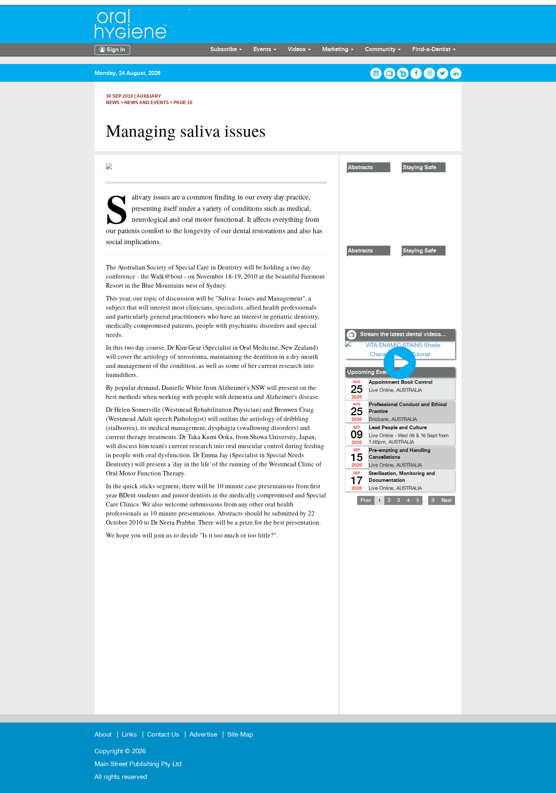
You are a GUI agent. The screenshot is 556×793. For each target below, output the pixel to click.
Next (446, 500)
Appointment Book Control (400, 382)
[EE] (136, 24)
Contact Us (163, 734)
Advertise (203, 734)
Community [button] (381, 50)
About (103, 734)
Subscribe (224, 50)
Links (129, 734)
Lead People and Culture (398, 427)
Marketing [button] (336, 50)
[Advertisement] (400, 614)
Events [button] (263, 50)
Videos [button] (297, 50)
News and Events (146, 102)
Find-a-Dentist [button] (432, 50)
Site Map (240, 734)
